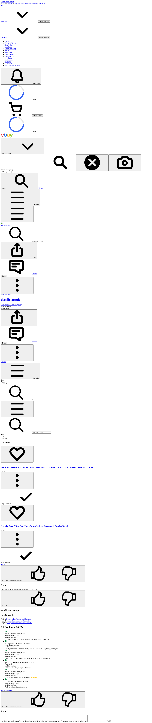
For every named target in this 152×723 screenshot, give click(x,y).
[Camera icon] (124, 162)
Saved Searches (10, 54)
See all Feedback (6, 690)
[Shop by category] (17, 214)
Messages (8, 62)
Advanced (41, 188)
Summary (8, 41)
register (17, 3)
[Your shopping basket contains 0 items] (16, 115)
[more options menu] (17, 480)
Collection (22, 3)
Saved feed (8, 52)
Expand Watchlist (44, 21)
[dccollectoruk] (1, 223)
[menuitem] (76, 497)
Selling (7, 50)
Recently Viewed (10, 43)
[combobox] (23, 170)
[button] (19, 181)
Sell (2, 5)
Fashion (32, 3)
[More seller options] (17, 285)
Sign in (10, 3)
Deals (28, 3)
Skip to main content (7, 2)
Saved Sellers (9, 56)
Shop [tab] (2, 380)
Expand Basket (37, 115)
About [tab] (3, 382)
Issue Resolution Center (12, 65)
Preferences (9, 60)
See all (3, 564)
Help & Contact (40, 3)
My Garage (8, 58)
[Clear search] (92, 162)
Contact (3, 362)
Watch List (8, 47)
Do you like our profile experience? (12, 581)
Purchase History (10, 49)
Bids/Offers (9, 45)
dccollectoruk (5, 225)
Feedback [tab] (4, 384)
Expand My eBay (44, 37)
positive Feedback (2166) (11, 305)
